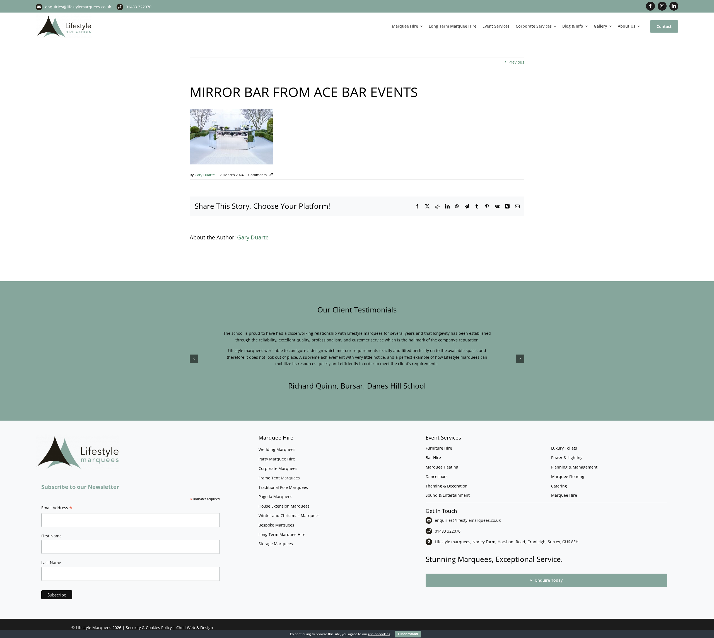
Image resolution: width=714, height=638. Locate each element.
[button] (194, 359)
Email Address (57, 508)
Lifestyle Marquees (93, 627)
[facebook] (650, 6)
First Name (51, 535)
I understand (408, 634)
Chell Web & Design (194, 627)
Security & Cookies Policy (149, 627)
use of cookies (379, 634)
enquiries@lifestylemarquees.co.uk (78, 6)
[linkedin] (673, 6)
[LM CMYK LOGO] (63, 16)
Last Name (51, 562)
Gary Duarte (205, 174)
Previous (516, 62)
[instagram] (662, 6)
